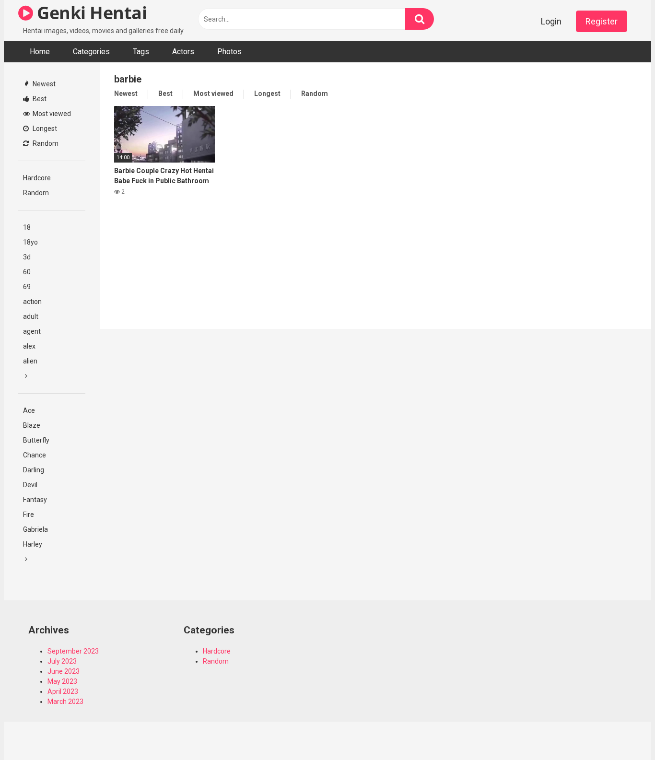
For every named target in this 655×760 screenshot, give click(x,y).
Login (551, 21)
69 (27, 287)
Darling (33, 470)
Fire (28, 514)
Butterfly (36, 440)
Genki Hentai (90, 12)
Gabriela (35, 529)
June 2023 (63, 671)
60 (27, 272)
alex (29, 346)
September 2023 (73, 651)
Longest (44, 128)
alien (30, 361)
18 (27, 227)
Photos (229, 51)
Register (601, 21)
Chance (34, 455)
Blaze (31, 425)
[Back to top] (623, 731)
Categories (91, 51)
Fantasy (35, 499)
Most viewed (51, 113)
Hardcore (37, 178)
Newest (43, 84)
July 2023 (62, 661)
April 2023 (62, 691)
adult (30, 316)
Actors (183, 51)
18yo (30, 242)
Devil (30, 485)
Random (44, 143)
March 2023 (65, 701)
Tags (141, 51)
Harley (32, 544)
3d (27, 257)
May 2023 (62, 681)
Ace (29, 410)
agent (32, 331)
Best (39, 99)
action (32, 301)
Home (40, 51)
